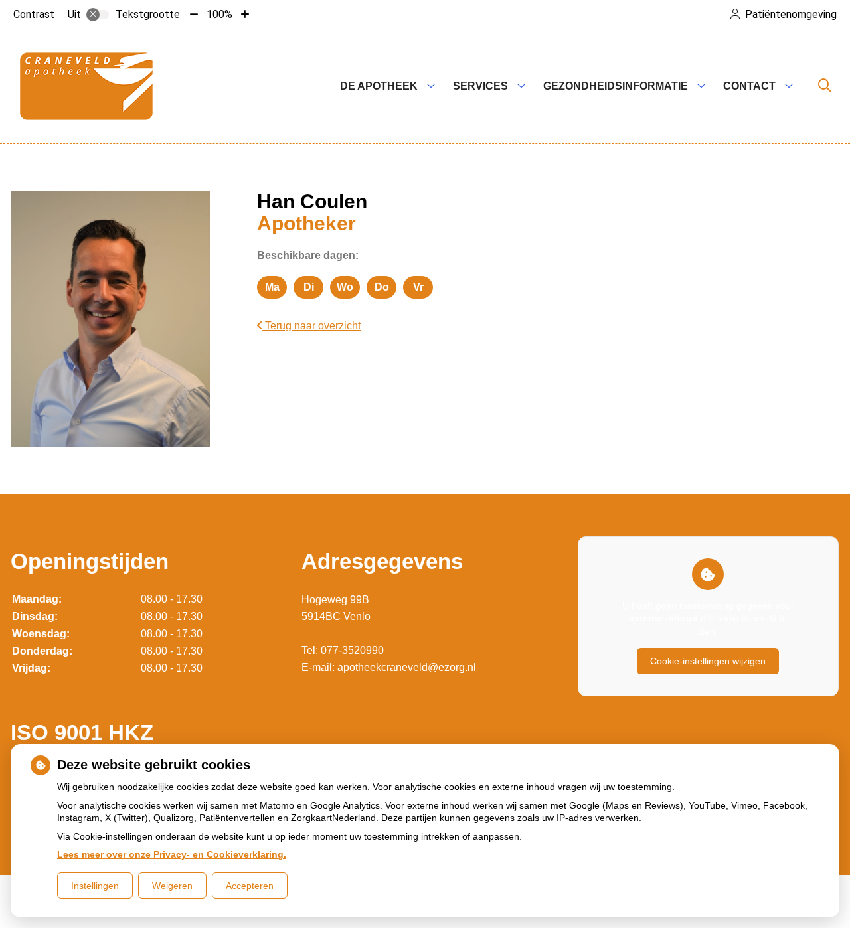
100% (219, 14)
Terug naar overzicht (311, 325)
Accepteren (250, 885)
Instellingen (95, 885)
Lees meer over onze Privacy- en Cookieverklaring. (171, 854)
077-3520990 (352, 650)
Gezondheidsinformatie (615, 86)
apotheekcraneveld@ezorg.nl (406, 667)
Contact (749, 86)
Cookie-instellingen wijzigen (708, 661)
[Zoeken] (824, 86)
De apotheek (379, 86)
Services (480, 86)
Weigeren (172, 885)
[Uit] (97, 14)
